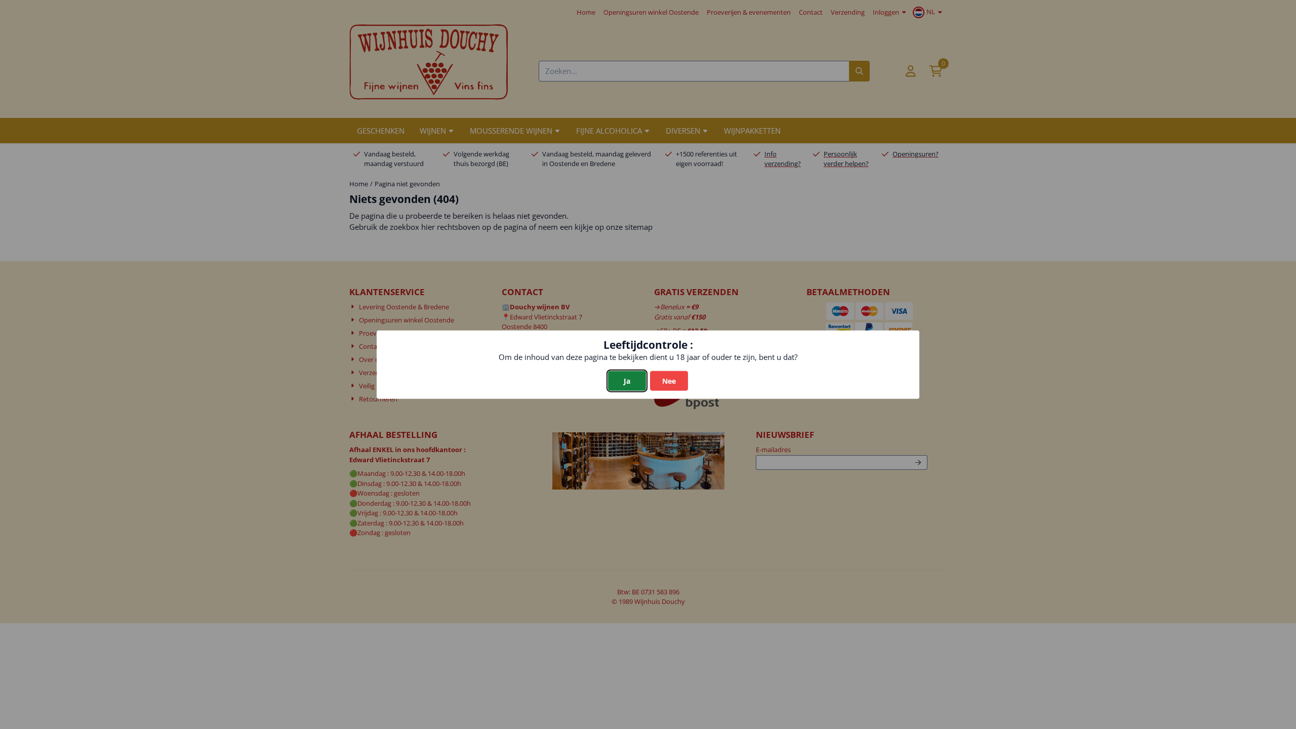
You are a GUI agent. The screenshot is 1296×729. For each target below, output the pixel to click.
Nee (669, 380)
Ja (627, 380)
